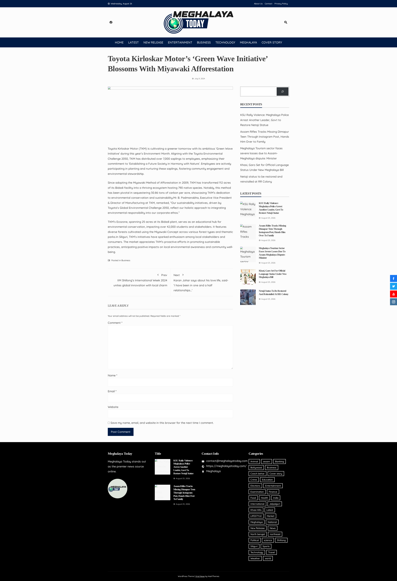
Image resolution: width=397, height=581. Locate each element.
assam (266, 461)
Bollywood (256, 467)
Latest (133, 42)
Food (253, 497)
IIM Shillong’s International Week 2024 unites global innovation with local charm (140, 280)
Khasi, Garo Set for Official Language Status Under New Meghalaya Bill (273, 274)
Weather (255, 558)
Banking (279, 461)
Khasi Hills (255, 509)
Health (264, 497)
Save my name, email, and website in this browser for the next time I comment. (162, 423)
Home (119, 42)
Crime (253, 479)
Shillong (281, 540)
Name (112, 375)
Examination (257, 491)
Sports (266, 546)
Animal (254, 461)
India (275, 497)
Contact (268, 3)
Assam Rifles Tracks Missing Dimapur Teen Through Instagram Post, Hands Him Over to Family (264, 137)
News (273, 528)
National (272, 522)
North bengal (257, 534)
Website (113, 407)
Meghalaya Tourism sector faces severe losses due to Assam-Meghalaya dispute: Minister (261, 153)
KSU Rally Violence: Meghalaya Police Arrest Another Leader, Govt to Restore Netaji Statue (264, 120)
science (268, 540)
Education (267, 479)
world (268, 558)
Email (112, 391)
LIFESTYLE (256, 516)
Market (270, 516)
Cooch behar (257, 473)
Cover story (272, 42)
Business (204, 42)
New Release (153, 42)
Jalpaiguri (274, 503)
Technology (225, 42)
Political (254, 540)
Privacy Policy (281, 3)
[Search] (282, 91)
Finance (273, 491)
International (257, 503)
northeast (275, 534)
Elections (255, 485)
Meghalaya (248, 42)
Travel (271, 552)
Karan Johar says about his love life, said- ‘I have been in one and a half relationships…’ (201, 282)
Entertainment (180, 42)
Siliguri (254, 546)
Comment (115, 323)
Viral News (200, 576)
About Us (258, 3)
